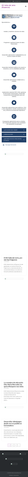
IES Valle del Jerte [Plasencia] (15, 472)
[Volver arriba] (24, 473)
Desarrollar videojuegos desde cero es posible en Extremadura (13, 423)
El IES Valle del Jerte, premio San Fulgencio (13, 259)
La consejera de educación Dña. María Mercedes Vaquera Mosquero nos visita (13, 384)
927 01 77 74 (9, 1)
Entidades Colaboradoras (14, 475)
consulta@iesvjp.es (17, 1)
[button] (14, 130)
